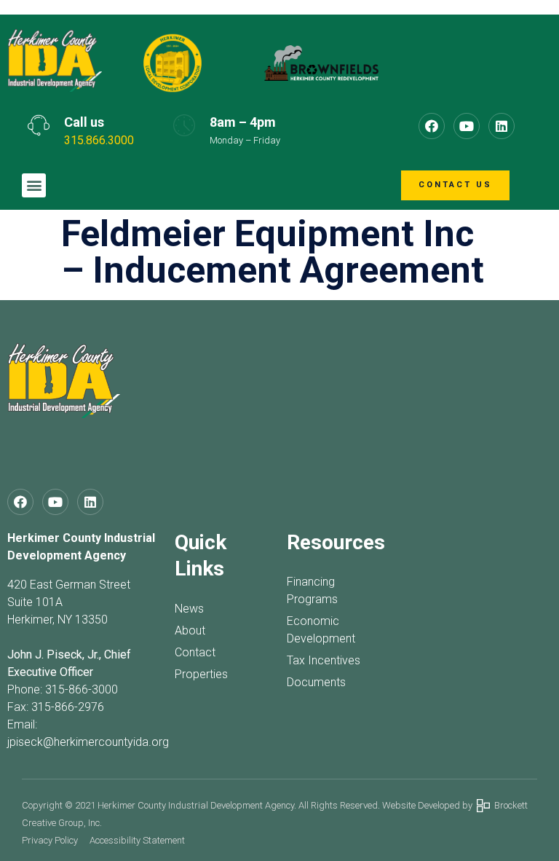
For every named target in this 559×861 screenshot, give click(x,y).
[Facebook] (432, 126)
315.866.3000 (99, 140)
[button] (34, 185)
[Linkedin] (501, 126)
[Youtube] (466, 126)
